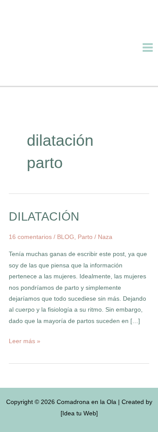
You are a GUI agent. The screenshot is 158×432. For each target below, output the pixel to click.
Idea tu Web (79, 413)
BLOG (65, 237)
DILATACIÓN (44, 216)
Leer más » (24, 340)
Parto (85, 237)
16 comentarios (30, 237)
